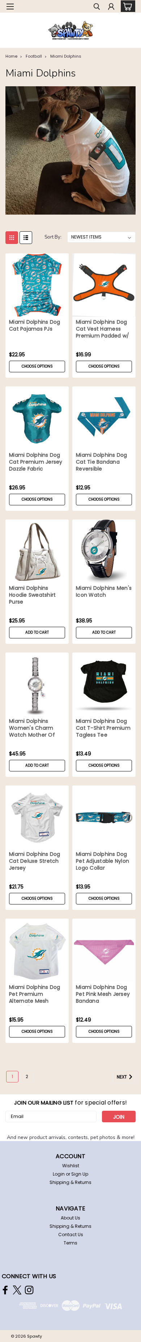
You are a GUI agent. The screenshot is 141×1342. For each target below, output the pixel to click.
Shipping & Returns (70, 1182)
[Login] (111, 7)
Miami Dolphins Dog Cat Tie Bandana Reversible (101, 462)
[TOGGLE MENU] (10, 6)
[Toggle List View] (26, 237)
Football (34, 56)
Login (59, 1174)
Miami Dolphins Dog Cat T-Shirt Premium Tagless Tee (103, 728)
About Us (70, 1218)
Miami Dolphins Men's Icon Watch (104, 591)
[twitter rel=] (17, 1290)
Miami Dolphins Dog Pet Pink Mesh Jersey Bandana (103, 994)
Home (11, 56)
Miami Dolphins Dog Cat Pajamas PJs (34, 325)
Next (122, 1077)
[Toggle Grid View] (11, 237)
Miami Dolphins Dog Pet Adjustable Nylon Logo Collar (102, 861)
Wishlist (70, 1166)
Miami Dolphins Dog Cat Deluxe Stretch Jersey (34, 861)
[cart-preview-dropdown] (126, 6)
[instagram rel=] (29, 1290)
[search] (96, 7)
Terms (70, 1243)
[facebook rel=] (5, 1290)
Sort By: (52, 237)
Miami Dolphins (65, 56)
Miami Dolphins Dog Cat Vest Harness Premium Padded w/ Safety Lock (102, 329)
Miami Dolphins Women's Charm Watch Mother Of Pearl (32, 729)
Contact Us (70, 1234)
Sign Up (79, 1174)
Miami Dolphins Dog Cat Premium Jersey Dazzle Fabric (36, 462)
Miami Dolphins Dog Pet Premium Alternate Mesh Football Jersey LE (34, 995)
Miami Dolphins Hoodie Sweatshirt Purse (32, 595)
